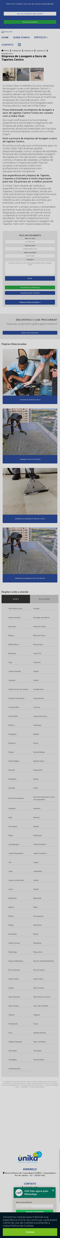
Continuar (30, 1232)
